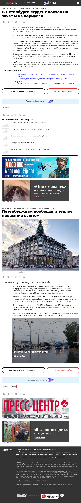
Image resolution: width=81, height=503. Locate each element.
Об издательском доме (23, 449)
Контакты (59, 452)
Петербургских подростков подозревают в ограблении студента (45, 83)
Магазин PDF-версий (49, 449)
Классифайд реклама (70, 454)
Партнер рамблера (34, 495)
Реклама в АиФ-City (55, 454)
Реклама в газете (70, 452)
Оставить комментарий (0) (63, 91)
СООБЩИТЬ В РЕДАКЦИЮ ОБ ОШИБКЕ (53, 457)
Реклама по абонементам (38, 454)
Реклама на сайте (22, 454)
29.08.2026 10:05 (7, 208)
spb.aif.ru (20, 272)
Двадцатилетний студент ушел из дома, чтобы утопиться (30, 129)
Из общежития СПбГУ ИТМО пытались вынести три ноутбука (31, 149)
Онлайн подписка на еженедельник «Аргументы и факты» (35, 452)
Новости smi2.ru (9, 202)
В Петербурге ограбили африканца (22, 143)
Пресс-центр (37, 449)
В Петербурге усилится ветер (31, 352)
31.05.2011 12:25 (6, 8)
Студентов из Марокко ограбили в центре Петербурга (29, 136)
